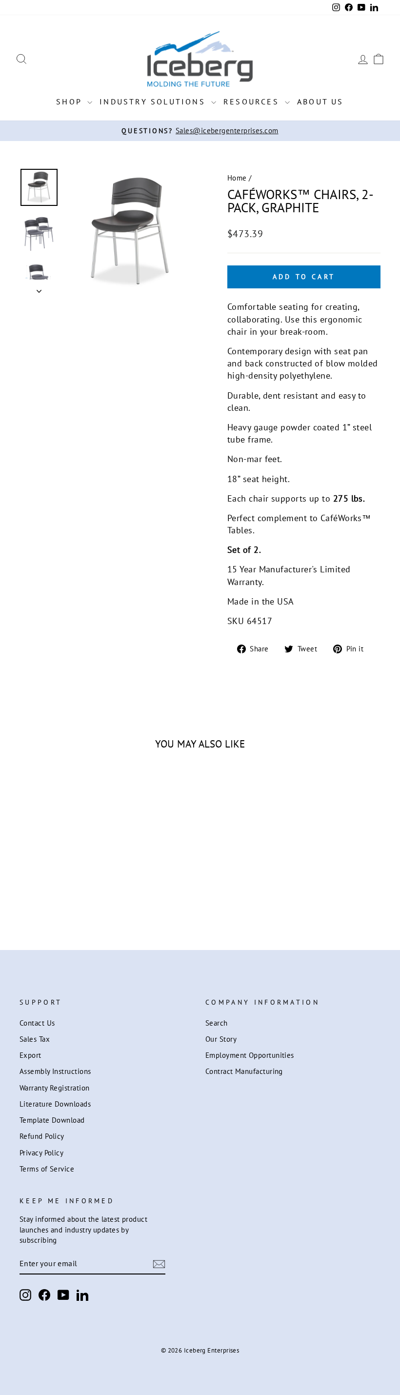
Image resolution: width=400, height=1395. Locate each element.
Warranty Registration (54, 1087)
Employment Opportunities (249, 1055)
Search (216, 1023)
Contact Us (37, 1023)
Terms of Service (47, 1168)
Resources (252, 101)
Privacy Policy (41, 1152)
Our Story (221, 1039)
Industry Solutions (154, 101)
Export (30, 1055)
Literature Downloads (55, 1104)
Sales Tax (35, 1039)
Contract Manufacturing (244, 1071)
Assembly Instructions (55, 1071)
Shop (70, 101)
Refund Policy (42, 1136)
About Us (320, 101)
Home (237, 177)
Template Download (52, 1120)
